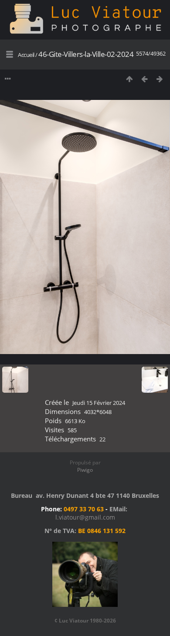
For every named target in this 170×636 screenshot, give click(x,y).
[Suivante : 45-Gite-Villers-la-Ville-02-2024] (159, 79)
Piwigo (85, 470)
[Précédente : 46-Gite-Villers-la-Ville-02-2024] (144, 79)
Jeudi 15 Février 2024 (98, 403)
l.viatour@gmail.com (85, 517)
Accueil (26, 55)
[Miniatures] (129, 79)
